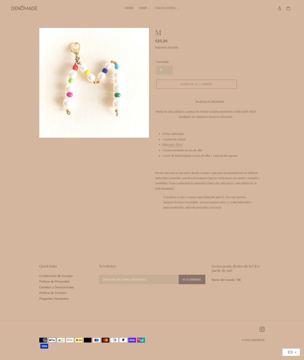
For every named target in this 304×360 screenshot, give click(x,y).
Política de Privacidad (54, 281)
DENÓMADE (258, 340)
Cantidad (162, 62)
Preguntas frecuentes (54, 299)
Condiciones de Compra (56, 276)
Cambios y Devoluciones (56, 287)
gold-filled (175, 145)
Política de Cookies (52, 293)
